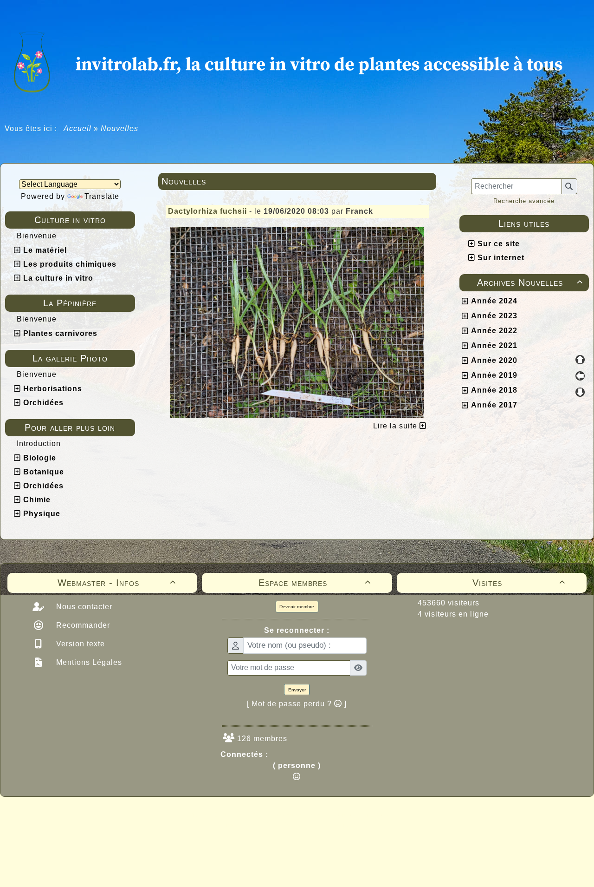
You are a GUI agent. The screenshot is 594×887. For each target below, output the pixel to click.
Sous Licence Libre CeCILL (356, 814)
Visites (518, 583)
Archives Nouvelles (530, 282)
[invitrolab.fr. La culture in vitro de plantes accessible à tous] (297, 61)
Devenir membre (296, 606)
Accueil (78, 128)
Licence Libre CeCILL (340, 824)
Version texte (79, 644)
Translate (101, 196)
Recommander (82, 625)
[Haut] (580, 359)
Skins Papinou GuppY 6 (258, 824)
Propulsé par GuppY (223, 814)
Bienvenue (37, 236)
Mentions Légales (88, 662)
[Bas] (580, 392)
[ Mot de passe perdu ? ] (297, 704)
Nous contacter (83, 607)
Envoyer (297, 689)
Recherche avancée (524, 200)
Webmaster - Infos (117, 583)
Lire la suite (396, 426)
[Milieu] (580, 376)
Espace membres (314, 583)
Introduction (39, 443)
